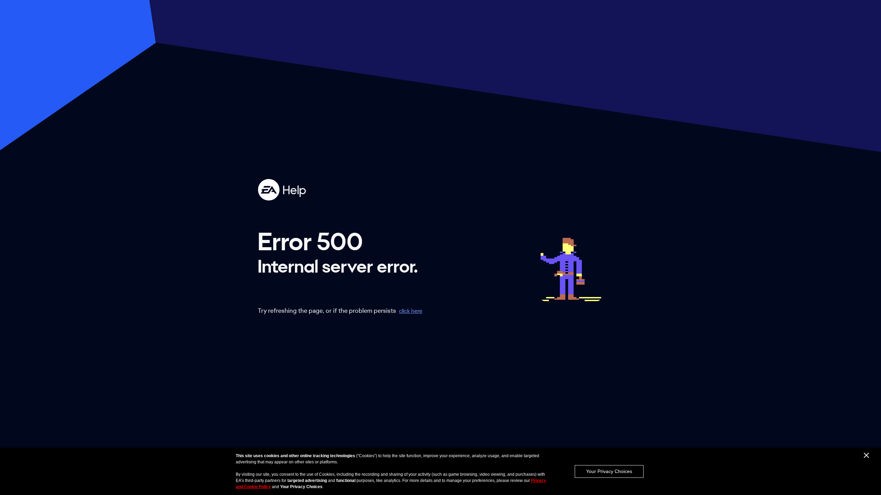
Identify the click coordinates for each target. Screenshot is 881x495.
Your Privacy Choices (609, 471)
